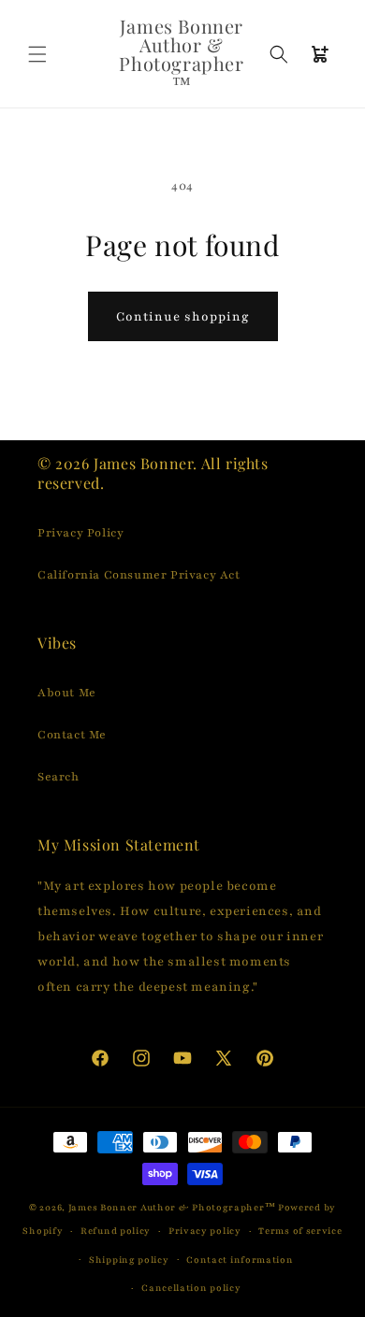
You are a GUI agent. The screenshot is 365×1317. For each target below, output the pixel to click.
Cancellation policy (191, 1287)
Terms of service (300, 1230)
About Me (66, 692)
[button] (37, 54)
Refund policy (115, 1230)
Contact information (239, 1259)
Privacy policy (204, 1230)
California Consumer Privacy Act (139, 574)
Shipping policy (129, 1259)
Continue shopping (183, 316)
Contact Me (72, 734)
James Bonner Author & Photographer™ (172, 1207)
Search (58, 776)
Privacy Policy (80, 532)
